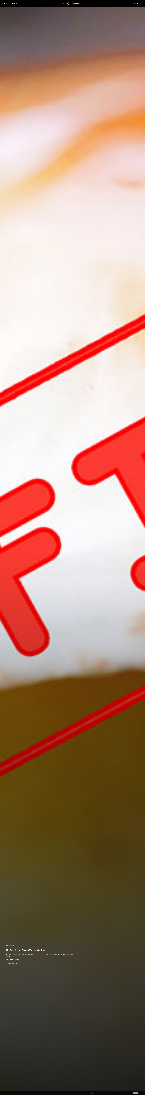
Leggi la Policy (93, 1092)
